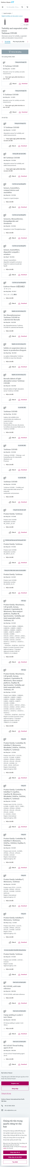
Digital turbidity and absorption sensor (12, 16)
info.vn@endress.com (10, 1110)
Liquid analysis (7, 13)
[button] (15, 1083)
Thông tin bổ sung (6, 1093)
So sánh (26, 25)
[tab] (7, 41)
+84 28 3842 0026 (9, 1105)
